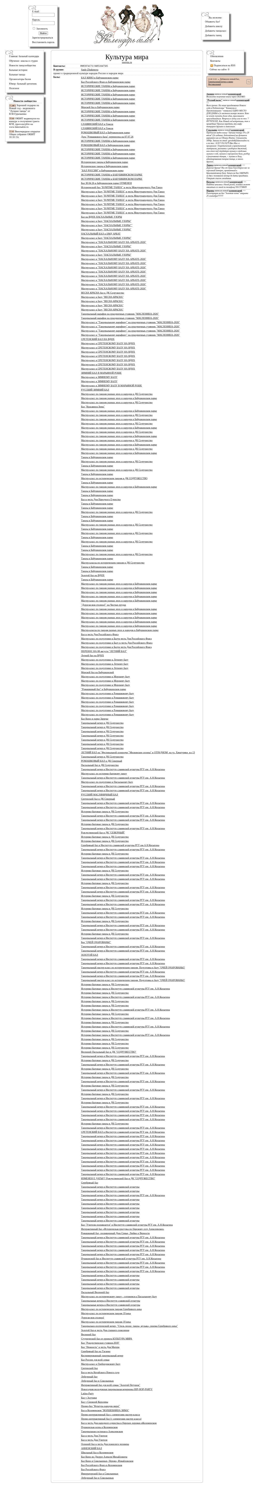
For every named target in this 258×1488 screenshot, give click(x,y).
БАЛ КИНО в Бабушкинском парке (99, 77)
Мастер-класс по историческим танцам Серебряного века (111, 1309)
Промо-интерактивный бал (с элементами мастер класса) (111, 1419)
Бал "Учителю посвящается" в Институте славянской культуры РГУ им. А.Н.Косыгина (127, 1225)
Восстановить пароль (43, 42)
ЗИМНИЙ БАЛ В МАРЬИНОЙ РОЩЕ (101, 373)
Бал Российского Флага (93, 1469)
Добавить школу (213, 26)
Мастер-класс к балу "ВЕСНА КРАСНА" (102, 297)
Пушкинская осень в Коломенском (99, 1427)
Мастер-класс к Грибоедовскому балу (100, 1364)
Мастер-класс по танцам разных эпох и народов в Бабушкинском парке (119, 398)
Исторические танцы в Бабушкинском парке (104, 162)
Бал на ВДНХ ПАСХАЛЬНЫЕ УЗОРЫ (101, 217)
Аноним (210, 94)
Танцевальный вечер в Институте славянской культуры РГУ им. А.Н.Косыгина (123, 769)
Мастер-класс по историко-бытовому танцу (104, 773)
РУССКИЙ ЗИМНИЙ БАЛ (95, 390)
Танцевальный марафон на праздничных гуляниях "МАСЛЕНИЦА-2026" (120, 314)
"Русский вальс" (214, 100)
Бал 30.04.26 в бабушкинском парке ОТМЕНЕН (106, 183)
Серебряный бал (89, 1182)
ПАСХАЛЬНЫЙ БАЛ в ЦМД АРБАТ (101, 233)
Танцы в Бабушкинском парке (97, 457)
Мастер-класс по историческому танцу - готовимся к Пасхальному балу (119, 1296)
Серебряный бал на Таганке (95, 1351)
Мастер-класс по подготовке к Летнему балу (104, 659)
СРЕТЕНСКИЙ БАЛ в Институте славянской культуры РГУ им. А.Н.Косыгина (123, 1132)
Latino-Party (87, 1393)
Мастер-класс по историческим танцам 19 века (106, 1313)
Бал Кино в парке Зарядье (94, 718)
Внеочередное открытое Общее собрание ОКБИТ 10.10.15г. (24, 134)
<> (228, 115)
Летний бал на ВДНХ (92, 655)
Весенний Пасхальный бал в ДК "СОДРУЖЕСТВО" (108, 1052)
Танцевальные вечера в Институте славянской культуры (110, 1300)
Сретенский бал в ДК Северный (98, 799)
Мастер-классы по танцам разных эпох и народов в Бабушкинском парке (119, 630)
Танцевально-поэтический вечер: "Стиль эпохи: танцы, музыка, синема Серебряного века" (129, 1326)
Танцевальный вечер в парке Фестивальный (220, 83)
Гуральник (211, 130)
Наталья (210, 182)
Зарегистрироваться (42, 37)
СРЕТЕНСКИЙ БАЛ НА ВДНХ (97, 339)
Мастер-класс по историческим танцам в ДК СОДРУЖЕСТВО (114, 478)
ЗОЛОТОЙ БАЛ (89, 955)
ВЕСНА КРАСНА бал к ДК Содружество (102, 293)
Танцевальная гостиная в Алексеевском (102, 1431)
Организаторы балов (20, 79)
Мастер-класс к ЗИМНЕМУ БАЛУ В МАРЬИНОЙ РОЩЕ (111, 385)
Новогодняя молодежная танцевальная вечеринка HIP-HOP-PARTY (117, 1389)
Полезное (14, 88)
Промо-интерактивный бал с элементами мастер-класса (110, 1414)
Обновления (216, 56)
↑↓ (249, 81)
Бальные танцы (17, 74)
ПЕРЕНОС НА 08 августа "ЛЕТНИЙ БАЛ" (104, 651)
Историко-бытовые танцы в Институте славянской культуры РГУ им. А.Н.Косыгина (125, 988)
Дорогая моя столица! (92, 1317)
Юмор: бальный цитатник (23, 83)
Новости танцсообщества (22, 65)
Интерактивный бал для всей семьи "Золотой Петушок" (110, 1385)
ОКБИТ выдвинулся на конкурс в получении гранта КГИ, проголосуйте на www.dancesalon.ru (24, 122)
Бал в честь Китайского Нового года (100, 1372)
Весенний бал (88, 1334)
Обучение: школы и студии (23, 61)
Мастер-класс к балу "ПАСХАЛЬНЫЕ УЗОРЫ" (106, 221)
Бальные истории (18, 70)
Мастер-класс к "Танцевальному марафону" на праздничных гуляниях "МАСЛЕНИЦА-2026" (130, 322)
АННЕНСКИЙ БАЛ (91, 1448)
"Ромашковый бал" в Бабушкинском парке (103, 689)
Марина (210, 190)
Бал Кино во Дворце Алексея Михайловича (104, 1456)
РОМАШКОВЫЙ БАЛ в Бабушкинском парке (105, 132)
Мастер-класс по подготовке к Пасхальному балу (107, 782)
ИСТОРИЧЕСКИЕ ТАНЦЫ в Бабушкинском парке (108, 86)
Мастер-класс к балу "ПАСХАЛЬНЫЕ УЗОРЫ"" (106, 225)
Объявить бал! (212, 21)
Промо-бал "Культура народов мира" (100, 1406)
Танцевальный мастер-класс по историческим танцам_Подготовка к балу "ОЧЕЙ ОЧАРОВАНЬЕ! (133, 967)
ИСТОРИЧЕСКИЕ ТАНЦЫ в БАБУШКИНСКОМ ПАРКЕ (111, 174)
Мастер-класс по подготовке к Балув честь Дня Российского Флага (116, 638)
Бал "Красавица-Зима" (93, 406)
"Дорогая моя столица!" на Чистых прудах (103, 605)
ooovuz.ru (127, 62)
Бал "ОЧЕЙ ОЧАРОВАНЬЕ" (96, 942)
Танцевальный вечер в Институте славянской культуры (110, 1187)
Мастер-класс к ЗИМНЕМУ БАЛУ (99, 377)
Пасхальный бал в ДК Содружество (100, 765)
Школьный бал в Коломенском (97, 1452)
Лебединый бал (89, 1376)
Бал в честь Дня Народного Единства (101, 499)
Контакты (215, 61)
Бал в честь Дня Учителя (94, 1435)
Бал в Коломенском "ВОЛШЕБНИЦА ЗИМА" (105, 1410)
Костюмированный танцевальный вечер (102, 1355)
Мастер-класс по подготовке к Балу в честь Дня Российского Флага (116, 643)
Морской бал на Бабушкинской (97, 672)
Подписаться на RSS (224, 65)
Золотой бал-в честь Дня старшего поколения (105, 1330)
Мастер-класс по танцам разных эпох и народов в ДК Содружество (117, 394)
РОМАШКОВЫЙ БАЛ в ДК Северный (101, 761)
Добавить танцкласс (215, 31)
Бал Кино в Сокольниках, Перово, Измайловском (107, 1461)
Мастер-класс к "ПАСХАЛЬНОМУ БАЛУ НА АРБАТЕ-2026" (113, 242)
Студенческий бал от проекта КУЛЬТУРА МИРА (106, 1338)
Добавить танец (213, 35)
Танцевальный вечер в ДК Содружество (102, 723)
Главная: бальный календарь (24, 56)
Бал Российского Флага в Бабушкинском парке (105, 82)
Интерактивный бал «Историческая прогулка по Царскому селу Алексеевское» (122, 1229)
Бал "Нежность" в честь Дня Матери (100, 1347)
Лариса (209, 165)
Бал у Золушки (89, 1397)
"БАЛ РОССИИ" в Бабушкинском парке (102, 170)
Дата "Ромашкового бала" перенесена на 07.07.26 (107, 136)
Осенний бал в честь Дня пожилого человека (105, 1444)
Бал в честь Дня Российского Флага (99, 634)
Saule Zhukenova (89, 69)
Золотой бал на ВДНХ (92, 575)
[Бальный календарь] (129, 47)
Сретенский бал (89, 1368)
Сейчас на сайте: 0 (219, 69)
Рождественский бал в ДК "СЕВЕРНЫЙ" (103, 832)
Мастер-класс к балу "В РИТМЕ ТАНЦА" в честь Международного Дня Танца (122, 191)
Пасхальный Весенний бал (95, 1292)
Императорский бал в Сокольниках (99, 1473)
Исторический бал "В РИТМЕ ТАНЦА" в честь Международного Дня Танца (121, 187)
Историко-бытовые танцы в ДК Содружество (105, 811)
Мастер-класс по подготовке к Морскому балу (105, 676)
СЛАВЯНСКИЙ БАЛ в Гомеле (97, 124)
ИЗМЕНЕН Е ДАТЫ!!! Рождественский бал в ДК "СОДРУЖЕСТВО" (118, 1178)
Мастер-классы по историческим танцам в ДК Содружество (112, 562)
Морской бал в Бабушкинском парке (100, 107)
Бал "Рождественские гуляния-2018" (100, 1343)
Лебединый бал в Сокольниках (97, 1381)
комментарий (234, 94)
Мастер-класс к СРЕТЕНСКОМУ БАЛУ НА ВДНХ (108, 343)
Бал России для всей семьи (95, 1359)
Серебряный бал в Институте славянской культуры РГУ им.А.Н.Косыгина (120, 845)
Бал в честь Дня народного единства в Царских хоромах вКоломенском (119, 1423)
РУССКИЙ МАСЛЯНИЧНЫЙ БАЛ (99, 794)
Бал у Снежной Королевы (94, 1402)
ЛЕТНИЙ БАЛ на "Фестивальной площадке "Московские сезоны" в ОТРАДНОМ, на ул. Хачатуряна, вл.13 (138, 752)
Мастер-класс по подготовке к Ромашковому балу (107, 693)
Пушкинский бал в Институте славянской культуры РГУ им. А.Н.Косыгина (121, 1258)
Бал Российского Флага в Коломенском (101, 1465)
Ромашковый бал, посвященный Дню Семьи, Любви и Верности (115, 1233)
